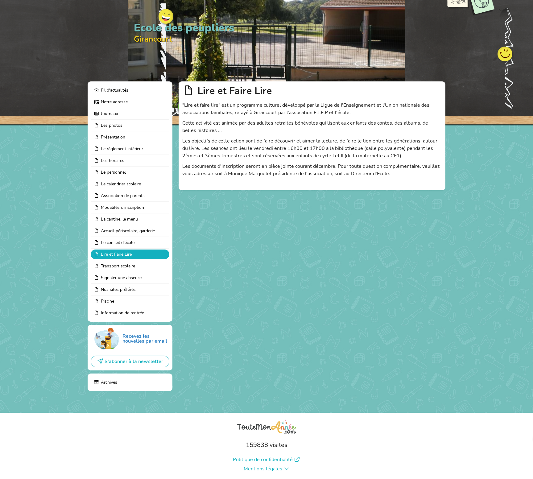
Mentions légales (263, 468)
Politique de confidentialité (263, 459)
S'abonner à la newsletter (134, 361)
